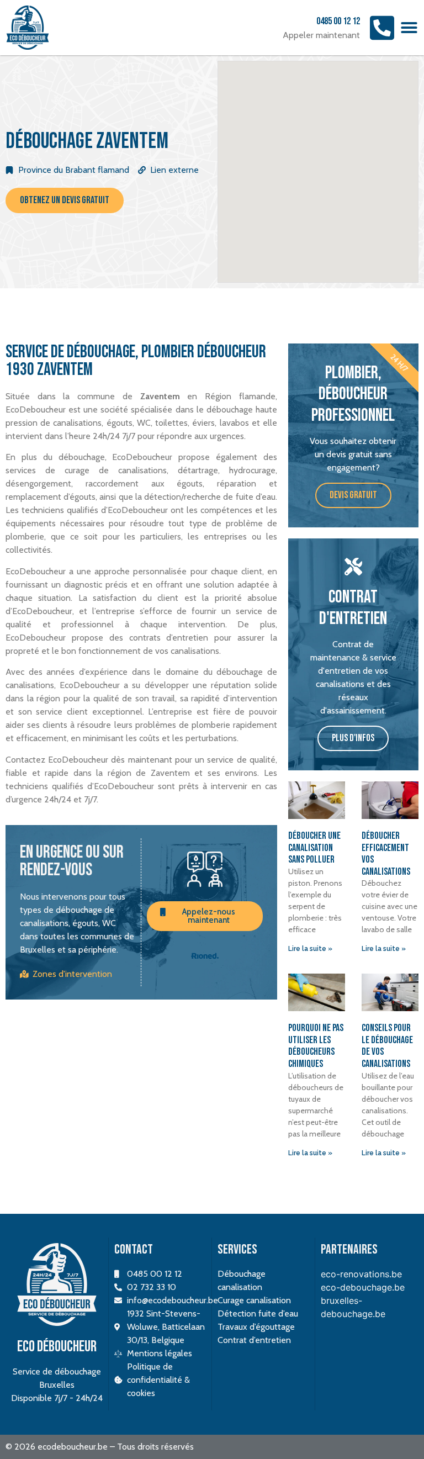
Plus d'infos (353, 738)
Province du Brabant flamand (73, 170)
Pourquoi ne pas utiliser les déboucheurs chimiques (315, 1046)
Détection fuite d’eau (258, 1313)
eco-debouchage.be (363, 1287)
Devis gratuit (353, 495)
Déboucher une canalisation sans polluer (314, 847)
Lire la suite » (310, 949)
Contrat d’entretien (254, 1340)
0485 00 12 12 (338, 21)
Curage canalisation (254, 1300)
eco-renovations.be (361, 1274)
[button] (409, 27)
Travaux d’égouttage (256, 1326)
